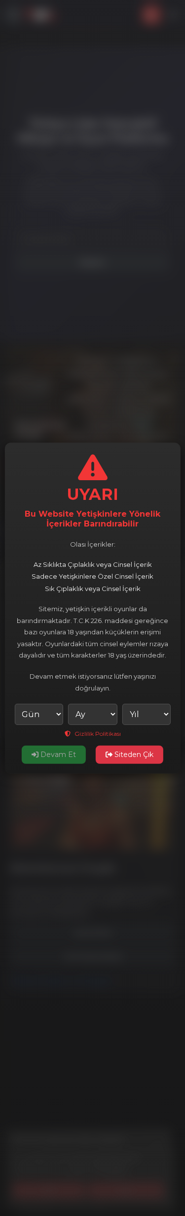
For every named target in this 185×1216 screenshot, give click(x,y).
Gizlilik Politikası (97, 733)
